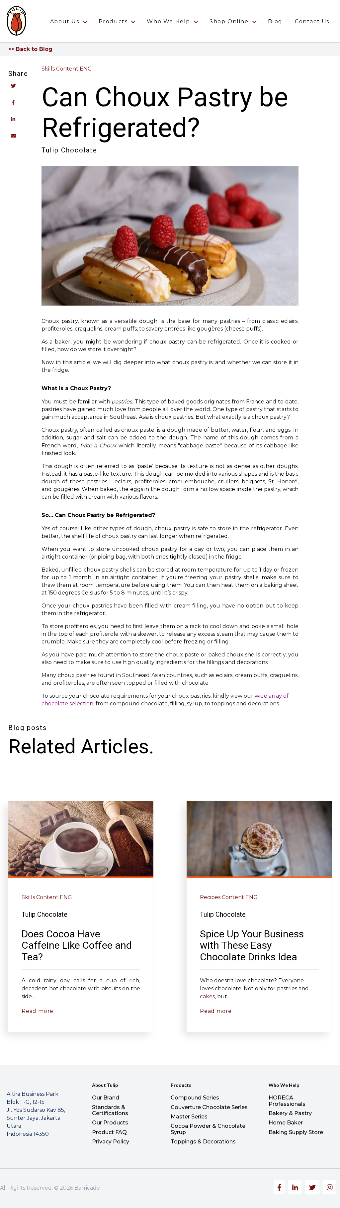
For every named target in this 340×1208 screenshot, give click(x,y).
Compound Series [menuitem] (195, 1097)
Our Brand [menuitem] (105, 1097)
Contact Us (312, 21)
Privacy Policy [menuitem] (110, 1141)
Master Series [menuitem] (189, 1116)
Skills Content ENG (67, 69)
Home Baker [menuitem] (286, 1122)
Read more (37, 1011)
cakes (207, 996)
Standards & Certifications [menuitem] (110, 1110)
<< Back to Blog (30, 49)
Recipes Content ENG (229, 897)
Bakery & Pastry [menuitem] (290, 1113)
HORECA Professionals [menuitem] (287, 1100)
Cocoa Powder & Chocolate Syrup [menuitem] (208, 1129)
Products (113, 21)
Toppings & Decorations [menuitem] (203, 1141)
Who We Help (168, 21)
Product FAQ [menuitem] (109, 1132)
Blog (275, 21)
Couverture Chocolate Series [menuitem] (209, 1107)
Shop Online (229, 21)
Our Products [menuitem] (110, 1122)
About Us (64, 21)
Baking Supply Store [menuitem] (296, 1132)
